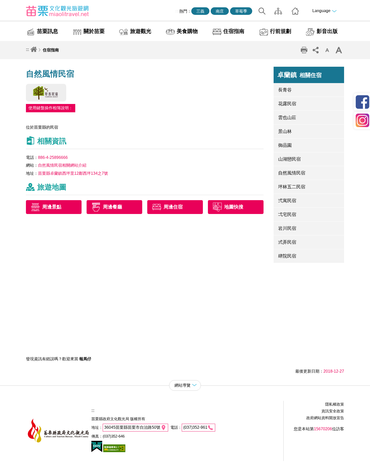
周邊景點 (51, 206)
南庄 (220, 11)
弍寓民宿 (287, 200)
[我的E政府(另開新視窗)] (96, 451)
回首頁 (295, 11)
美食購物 (187, 31)
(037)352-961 (195, 427)
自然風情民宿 (291, 172)
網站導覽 (278, 11)
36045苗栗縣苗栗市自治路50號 (132, 427)
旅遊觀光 (140, 31)
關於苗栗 (94, 31)
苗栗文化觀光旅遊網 (57, 11)
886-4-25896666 (53, 157)
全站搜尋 (262, 11)
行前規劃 (280, 31)
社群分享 (316, 50)
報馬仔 (85, 359)
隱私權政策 (334, 404)
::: (176, 11)
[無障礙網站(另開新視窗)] (113, 451)
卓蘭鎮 (299, 74)
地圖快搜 (233, 206)
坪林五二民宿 (291, 186)
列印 (304, 50)
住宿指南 (233, 31)
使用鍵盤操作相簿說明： (50, 108)
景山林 (285, 131)
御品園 (285, 145)
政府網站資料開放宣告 (325, 418)
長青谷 (285, 89)
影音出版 (327, 31)
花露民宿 (287, 103)
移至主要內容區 (14, 4)
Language (321, 11)
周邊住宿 (173, 206)
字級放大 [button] (339, 50)
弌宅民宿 (287, 214)
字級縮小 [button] (327, 50)
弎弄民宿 (287, 242)
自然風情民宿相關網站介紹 (62, 165)
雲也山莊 (287, 117)
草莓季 (241, 11)
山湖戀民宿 (289, 159)
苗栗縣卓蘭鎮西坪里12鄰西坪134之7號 (73, 173)
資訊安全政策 (332, 411)
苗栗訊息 (47, 31)
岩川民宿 (287, 228)
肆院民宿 (287, 256)
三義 (200, 11)
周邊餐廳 (112, 206)
